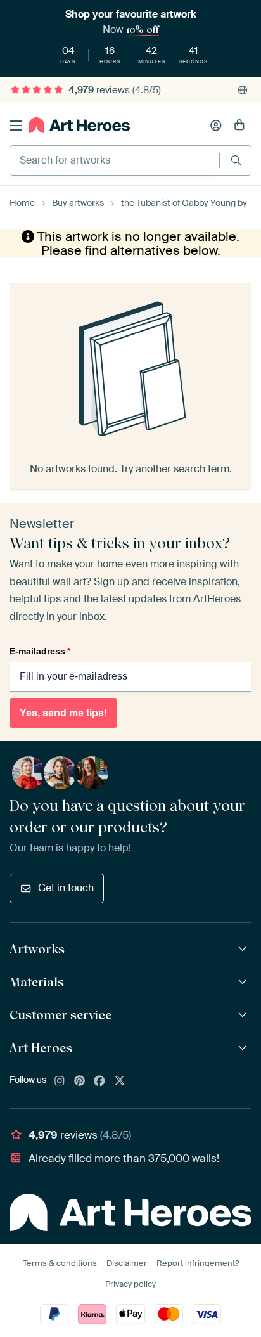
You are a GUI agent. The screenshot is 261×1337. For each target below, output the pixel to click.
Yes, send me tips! (63, 712)
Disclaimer (126, 1263)
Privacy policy (130, 1284)
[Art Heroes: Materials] (244, 982)
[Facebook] (99, 1081)
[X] (120, 1081)
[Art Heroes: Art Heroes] (244, 1048)
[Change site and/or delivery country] (242, 90)
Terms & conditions (60, 1263)
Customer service (60, 1015)
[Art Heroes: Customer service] (244, 1015)
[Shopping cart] (239, 125)
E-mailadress (40, 651)
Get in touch (66, 888)
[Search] (236, 160)
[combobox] (114, 160)
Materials (37, 982)
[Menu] (15, 125)
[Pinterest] (80, 1081)
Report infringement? (197, 1263)
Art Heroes (41, 1048)
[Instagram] (60, 1081)
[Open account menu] (216, 125)
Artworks (37, 949)
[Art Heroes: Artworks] (244, 949)
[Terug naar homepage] (79, 125)
